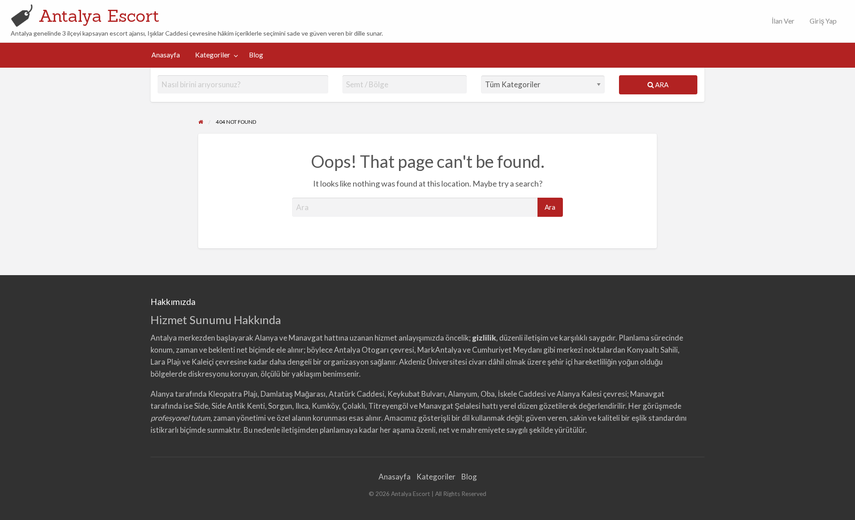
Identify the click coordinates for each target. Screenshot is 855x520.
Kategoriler (212, 55)
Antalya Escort (99, 15)
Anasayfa (165, 55)
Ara (661, 85)
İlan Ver (782, 21)
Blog (256, 55)
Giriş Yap (823, 21)
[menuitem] (781, 21)
